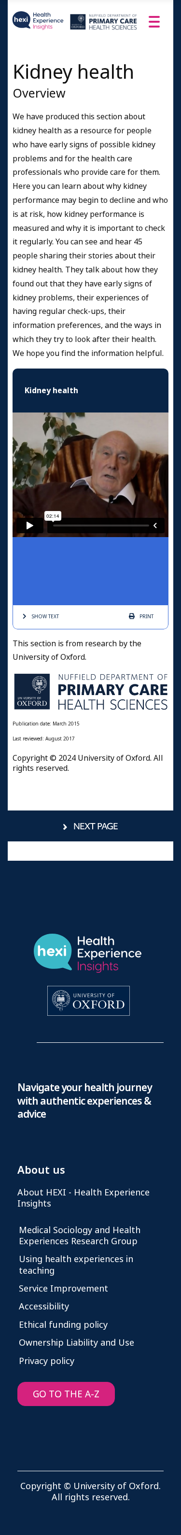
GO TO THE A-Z (66, 1394)
